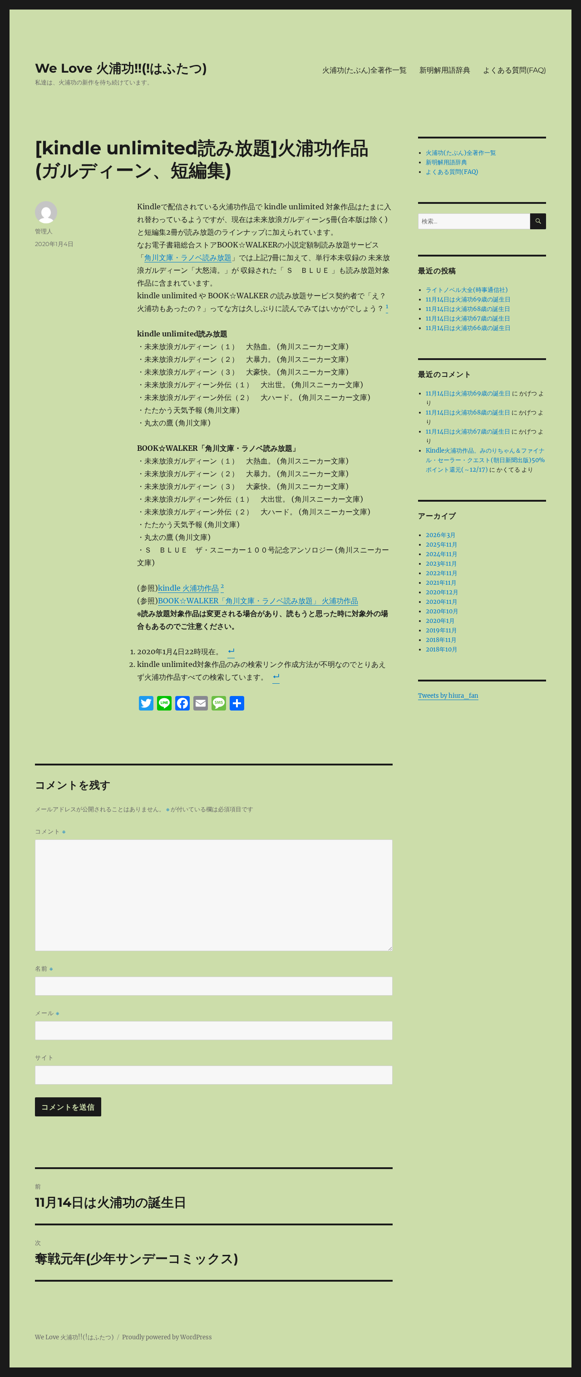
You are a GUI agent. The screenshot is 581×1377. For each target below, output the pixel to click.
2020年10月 (442, 611)
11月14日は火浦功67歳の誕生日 (468, 318)
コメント (50, 831)
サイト (44, 1057)
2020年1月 (440, 621)
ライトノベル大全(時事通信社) (467, 290)
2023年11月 (441, 564)
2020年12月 (442, 592)
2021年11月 (441, 583)
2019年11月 (441, 630)
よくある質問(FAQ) (514, 70)
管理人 (44, 231)
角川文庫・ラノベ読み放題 (187, 257)
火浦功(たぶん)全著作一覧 (364, 70)
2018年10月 (442, 649)
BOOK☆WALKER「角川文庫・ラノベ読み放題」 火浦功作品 (258, 600)
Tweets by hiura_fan (448, 696)
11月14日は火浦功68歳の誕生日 (468, 309)
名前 (44, 968)
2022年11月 (442, 573)
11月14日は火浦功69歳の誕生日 (468, 299)
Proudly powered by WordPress (167, 1337)
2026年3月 (441, 535)
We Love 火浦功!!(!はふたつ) (121, 68)
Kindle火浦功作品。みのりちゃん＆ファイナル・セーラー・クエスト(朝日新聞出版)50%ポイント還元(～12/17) (485, 460)
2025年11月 (442, 544)
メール (47, 1013)
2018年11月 (441, 640)
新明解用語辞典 (444, 70)
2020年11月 (442, 602)
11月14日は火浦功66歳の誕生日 (468, 328)
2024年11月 (442, 554)
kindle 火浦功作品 (188, 587)
